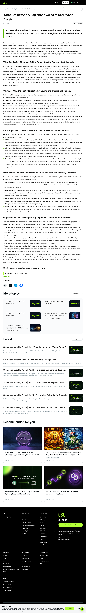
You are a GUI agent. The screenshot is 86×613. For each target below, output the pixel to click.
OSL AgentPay (7, 517)
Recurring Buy (25, 531)
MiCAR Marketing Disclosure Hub (11, 570)
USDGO (42, 525)
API (41, 564)
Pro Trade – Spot (26, 522)
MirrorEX (42, 545)
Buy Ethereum (25, 558)
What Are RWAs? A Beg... (29, 9)
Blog (4, 561)
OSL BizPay (43, 517)
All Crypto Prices (26, 561)
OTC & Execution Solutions (47, 531)
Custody (42, 533)
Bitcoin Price (25, 564)
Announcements (44, 561)
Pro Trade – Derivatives (28, 525)
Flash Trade (25, 519)
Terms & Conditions (8, 581)
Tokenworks (43, 542)
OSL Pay (42, 519)
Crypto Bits (6, 9)
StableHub (25, 533)
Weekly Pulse (15, 9)
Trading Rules (7, 590)
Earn (41, 539)
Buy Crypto (25, 528)
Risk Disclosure (7, 587)
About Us (5, 555)
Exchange (43, 528)
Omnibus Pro (43, 536)
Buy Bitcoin (25, 555)
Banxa (42, 522)
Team (4, 558)
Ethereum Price (26, 566)
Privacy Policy (7, 584)
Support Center (44, 555)
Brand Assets (7, 566)
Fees (41, 558)
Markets (24, 517)
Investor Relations (8, 564)
